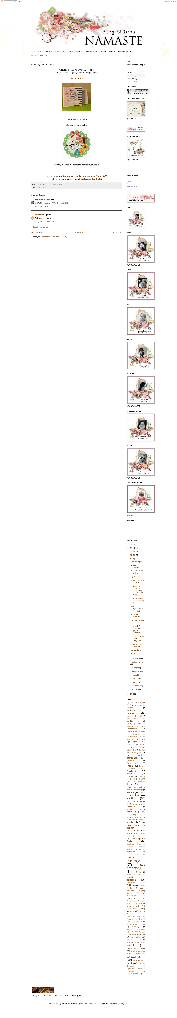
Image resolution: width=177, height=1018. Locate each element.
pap (141, 885)
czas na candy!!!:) (135, 615)
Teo (141, 927)
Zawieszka (141, 969)
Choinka (136, 734)
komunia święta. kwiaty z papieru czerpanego (136, 812)
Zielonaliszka (133, 971)
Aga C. (129, 703)
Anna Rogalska (133, 719)
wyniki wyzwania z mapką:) (137, 608)
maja (134, 682)
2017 (132, 544)
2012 (132, 694)
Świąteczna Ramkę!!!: (90, 178)
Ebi (128, 744)
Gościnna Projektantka (136, 769)
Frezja (130, 765)
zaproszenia (131, 969)
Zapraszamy (131, 966)
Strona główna (36, 51)
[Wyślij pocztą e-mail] (54, 184)
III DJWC (142, 779)
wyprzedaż (139, 954)
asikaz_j (129, 724)
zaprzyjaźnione (91, 51)
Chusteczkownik (132, 737)
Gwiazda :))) (136, 650)
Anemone (130, 716)
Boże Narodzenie (136, 727)
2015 (132, 551)
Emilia (143, 744)
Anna (139, 716)
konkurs (130, 817)
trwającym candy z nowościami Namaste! (84, 176)
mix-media (131, 852)
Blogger (124, 1003)
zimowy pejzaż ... (137, 621)
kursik (130, 822)
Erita (130, 747)
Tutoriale (103, 51)
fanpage (112, 51)
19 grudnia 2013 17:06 (44, 206)
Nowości (130, 877)
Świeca (137, 924)
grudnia (135, 561)
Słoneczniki (136, 914)
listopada (136, 658)
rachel (138, 906)
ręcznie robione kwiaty (136, 908)
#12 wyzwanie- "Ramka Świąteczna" (137, 638)
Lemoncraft (139, 833)
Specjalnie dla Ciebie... (137, 571)
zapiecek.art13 (42, 199)
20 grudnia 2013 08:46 (44, 221)
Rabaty (129, 906)
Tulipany (140, 929)
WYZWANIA (48, 51)
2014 (132, 555)
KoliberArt (131, 807)
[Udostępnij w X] (58, 184)
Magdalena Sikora (134, 844)
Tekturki (132, 927)
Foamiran (130, 760)
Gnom (131, 769)
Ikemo (130, 783)
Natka (138, 872)
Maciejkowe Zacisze (136, 840)
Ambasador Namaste (132, 712)
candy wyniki (140, 731)
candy (129, 731)
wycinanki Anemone (134, 942)
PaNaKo (131, 885)
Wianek (131, 935)
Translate (134, 81)
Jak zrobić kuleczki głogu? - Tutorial (135, 629)
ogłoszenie (132, 879)
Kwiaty (141, 822)
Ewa (136, 747)
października (137, 662)
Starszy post (116, 232)
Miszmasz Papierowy (134, 849)
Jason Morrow (90, 1003)
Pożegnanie (131, 901)
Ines (143, 783)
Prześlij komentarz (41, 227)
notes (129, 875)
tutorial (130, 932)
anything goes (133, 721)
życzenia (135, 576)
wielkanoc (141, 934)
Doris (131, 741)
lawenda (129, 833)
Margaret (130, 847)
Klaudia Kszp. (137, 804)
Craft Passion (139, 739)
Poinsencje (131, 898)
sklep (132, 911)
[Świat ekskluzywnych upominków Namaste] (127, 183)
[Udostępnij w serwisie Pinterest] (61, 184)
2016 (132, 548)
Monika (136, 854)
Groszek (130, 776)
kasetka (129, 802)
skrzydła (142, 911)
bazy (139, 724)
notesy (139, 875)
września (136, 667)
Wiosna (140, 937)
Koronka (132, 820)
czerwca (135, 678)
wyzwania (133, 956)
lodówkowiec (140, 836)
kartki (131, 798)
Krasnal (140, 820)
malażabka (40, 214)
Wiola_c (132, 937)
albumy (130, 708)
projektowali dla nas (125, 51)
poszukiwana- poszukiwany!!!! (138, 600)
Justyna (142, 793)
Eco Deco (135, 744)
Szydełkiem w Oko (134, 919)
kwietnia (136, 685)
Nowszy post (36, 232)
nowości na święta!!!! (136, 645)
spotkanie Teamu (134, 916)
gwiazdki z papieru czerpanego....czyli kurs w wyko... (138, 590)
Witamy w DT (134, 939)
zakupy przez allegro (75, 51)
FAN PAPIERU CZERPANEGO (40, 55)
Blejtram (130, 726)
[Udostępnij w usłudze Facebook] (60, 184)
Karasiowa (135, 795)
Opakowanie (131, 883)
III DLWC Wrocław (136, 782)
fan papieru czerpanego (136, 756)
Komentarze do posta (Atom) (54, 236)
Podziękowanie (132, 896)
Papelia (129, 888)
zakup (141, 963)
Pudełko (139, 903)
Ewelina (142, 750)
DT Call (140, 742)
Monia (142, 851)
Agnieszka (138, 705)
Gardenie (142, 766)
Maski (140, 847)
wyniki (41, 187)
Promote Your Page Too (132, 186)
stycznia (135, 689)
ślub (129, 921)
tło (128, 929)
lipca (134, 675)
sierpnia (135, 671)
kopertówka (141, 817)
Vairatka (142, 932)
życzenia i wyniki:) (135, 566)
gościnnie (131, 773)
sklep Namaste (60, 51)
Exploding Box (136, 752)
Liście (129, 836)
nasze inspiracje (133, 859)
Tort (132, 929)
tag (144, 924)
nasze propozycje (136, 866)
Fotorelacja (131, 763)
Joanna (130, 792)
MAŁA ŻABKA (76, 78)
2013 (132, 558)
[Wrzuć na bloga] (56, 184)
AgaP (135, 703)
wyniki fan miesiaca (136, 948)
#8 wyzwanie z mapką (137, 581)
